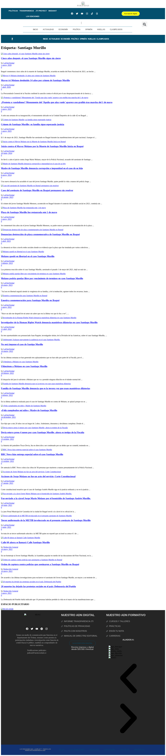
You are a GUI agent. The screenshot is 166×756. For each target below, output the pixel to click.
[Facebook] (72, 13)
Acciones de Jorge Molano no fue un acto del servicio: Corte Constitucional (38, 476)
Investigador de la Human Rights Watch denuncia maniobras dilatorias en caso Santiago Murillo (49, 322)
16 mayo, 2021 (7, 549)
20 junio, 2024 (6, 153)
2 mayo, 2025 (6, 109)
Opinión (88, 29)
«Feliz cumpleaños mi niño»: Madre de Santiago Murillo (29, 410)
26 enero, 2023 (7, 285)
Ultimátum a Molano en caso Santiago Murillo (24, 366)
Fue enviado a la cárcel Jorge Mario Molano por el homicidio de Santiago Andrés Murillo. (46, 498)
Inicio (35, 29)
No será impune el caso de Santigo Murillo (22, 344)
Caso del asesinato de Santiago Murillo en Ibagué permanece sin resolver (37, 190)
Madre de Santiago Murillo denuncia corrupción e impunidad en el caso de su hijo (42, 168)
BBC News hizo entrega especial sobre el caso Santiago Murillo (32, 454)
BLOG (62, 750)
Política (76, 29)
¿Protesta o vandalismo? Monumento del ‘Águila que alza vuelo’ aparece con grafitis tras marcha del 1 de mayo (56, 102)
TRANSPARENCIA (26, 11)
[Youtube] (82, 13)
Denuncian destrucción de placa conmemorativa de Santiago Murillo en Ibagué (40, 234)
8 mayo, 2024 (6, 175)
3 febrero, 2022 (7, 395)
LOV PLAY (125, 750)
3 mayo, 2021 (6, 593)
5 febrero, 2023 (7, 263)
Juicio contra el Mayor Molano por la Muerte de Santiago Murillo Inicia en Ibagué (42, 146)
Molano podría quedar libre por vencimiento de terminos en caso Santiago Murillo (42, 278)
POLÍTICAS (13, 11)
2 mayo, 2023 (6, 219)
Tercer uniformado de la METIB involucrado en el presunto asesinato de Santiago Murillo (46, 520)
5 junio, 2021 (6, 527)
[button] (144, 24)
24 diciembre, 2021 (8, 417)
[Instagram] (87, 13)
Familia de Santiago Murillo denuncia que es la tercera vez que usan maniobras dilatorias (45, 388)
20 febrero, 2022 (7, 373)
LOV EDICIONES (32, 16)
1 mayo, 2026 (6, 65)
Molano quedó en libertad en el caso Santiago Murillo (27, 256)
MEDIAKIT (52, 11)
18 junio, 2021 (6, 505)
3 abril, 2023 (6, 241)
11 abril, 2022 (6, 329)
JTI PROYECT (41, 11)
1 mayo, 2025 (6, 131)
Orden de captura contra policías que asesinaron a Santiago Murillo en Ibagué (40, 564)
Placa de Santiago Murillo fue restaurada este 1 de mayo (29, 212)
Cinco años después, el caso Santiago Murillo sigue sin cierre (31, 58)
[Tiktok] (92, 13)
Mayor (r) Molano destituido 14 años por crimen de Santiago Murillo (35, 80)
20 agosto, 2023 (7, 197)
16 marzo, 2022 (7, 351)
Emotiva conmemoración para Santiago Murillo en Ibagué (30, 300)
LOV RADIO (109, 750)
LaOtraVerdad (8, 63)
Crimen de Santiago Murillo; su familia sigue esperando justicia (32, 124)
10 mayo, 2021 (7, 571)
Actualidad (48, 29)
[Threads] (97, 13)
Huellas (101, 29)
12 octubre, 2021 (7, 461)
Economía (63, 29)
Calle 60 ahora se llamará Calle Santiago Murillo (25, 542)
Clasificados (116, 29)
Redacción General (10, 547)
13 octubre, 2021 (7, 439)
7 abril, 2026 (6, 87)
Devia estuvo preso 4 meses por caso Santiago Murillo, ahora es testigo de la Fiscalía (42, 432)
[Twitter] (77, 13)
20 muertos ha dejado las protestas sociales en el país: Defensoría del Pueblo (38, 586)
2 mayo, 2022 (6, 307)
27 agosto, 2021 (7, 483)
